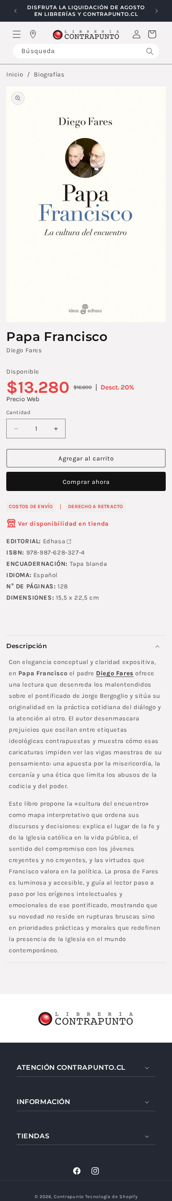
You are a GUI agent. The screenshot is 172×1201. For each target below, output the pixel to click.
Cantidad (18, 412)
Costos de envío (31, 506)
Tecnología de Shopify (111, 1196)
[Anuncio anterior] (15, 11)
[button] (17, 34)
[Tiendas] (33, 34)
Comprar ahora (86, 482)
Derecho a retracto (95, 506)
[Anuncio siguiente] (156, 11)
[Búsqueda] (150, 51)
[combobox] (86, 51)
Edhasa (54, 541)
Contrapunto (69, 1196)
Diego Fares (24, 350)
